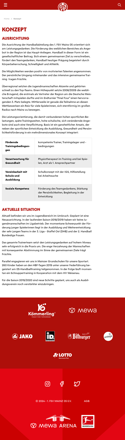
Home (6, 18)
